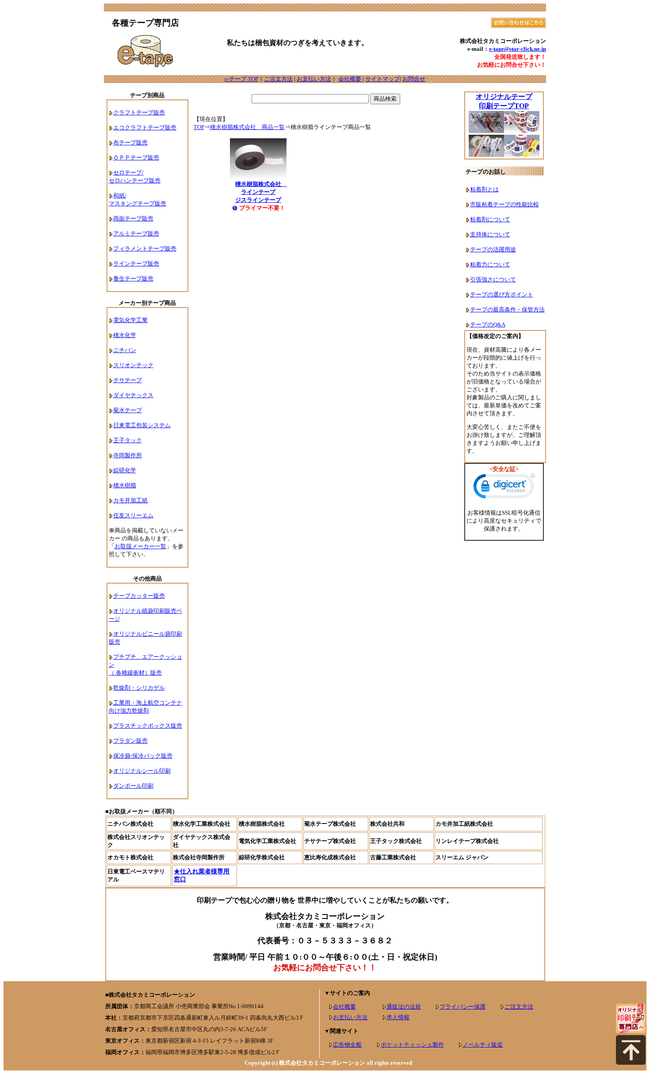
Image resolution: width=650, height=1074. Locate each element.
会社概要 (349, 79)
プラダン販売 (130, 740)
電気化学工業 (130, 320)
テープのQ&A (487, 324)
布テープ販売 (130, 142)
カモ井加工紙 (130, 500)
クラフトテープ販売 (139, 112)
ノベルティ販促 (483, 1044)
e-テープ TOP (241, 79)
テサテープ (127, 380)
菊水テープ (127, 410)
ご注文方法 (278, 79)
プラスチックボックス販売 (147, 725)
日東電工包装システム (142, 425)
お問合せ (413, 79)
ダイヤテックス (133, 395)
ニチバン (124, 350)
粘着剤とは (484, 189)
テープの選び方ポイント (501, 294)
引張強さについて (493, 279)
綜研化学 (124, 470)
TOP (199, 127)
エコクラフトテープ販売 (144, 127)
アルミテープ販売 (136, 233)
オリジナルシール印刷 (142, 770)
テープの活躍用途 (493, 249)
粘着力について (490, 264)
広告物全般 (347, 1044)
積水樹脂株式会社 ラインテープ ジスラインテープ (261, 192)
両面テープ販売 (133, 218)
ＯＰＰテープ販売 (136, 157)
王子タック (127, 440)
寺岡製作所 (127, 455)
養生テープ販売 (133, 278)
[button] (504, 488)
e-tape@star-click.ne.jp (517, 49)
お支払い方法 (314, 79)
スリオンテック (133, 365)
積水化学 (124, 335)
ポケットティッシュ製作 (412, 1044)
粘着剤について (490, 219)
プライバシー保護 (463, 1006)
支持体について (490, 234)
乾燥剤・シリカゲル (139, 687)
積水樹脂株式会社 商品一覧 (247, 127)
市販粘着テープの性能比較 (504, 204)
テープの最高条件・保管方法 (507, 309)
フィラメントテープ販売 (144, 248)
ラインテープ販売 (136, 263)
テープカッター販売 (139, 595)
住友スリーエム (133, 515)
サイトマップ (382, 79)
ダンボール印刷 (133, 785)
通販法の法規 (403, 1006)
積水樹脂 (124, 485)
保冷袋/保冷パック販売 (142, 755)
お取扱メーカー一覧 (140, 546)
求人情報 (397, 1017)
